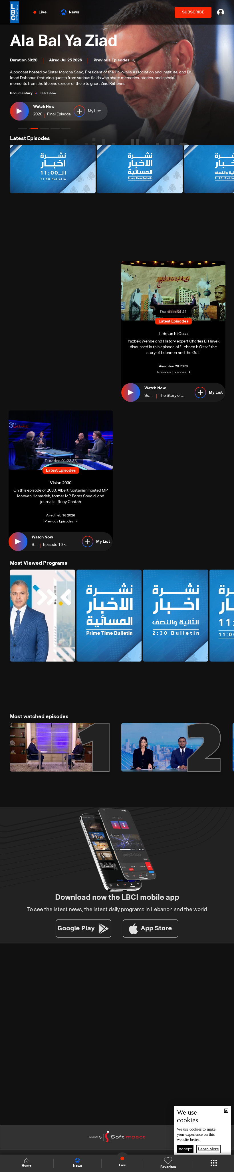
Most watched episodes (39, 716)
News (74, 12)
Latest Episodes (30, 138)
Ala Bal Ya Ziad (64, 41)
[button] (22, 128)
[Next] (227, 169)
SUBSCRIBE (193, 12)
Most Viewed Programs (38, 563)
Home (26, 1165)
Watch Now (44, 107)
